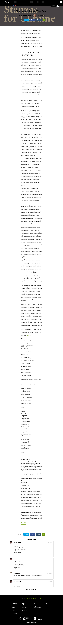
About (23, 604)
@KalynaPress (23, 523)
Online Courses (14, 604)
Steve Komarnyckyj (17, 573)
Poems (35, 604)
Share (33, 534)
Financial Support (14, 613)
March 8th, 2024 (50, 581)
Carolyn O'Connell (17, 542)
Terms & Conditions (48, 606)
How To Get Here (24, 607)
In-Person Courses (15, 603)
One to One (13, 610)
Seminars (13, 607)
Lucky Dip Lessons (37, 606)
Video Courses (14, 606)
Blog (34, 603)
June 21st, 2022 (50, 542)
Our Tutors (13, 614)
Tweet (27, 534)
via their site (29, 335)
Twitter (46, 603)
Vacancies (23, 611)
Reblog (39, 534)
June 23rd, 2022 (49, 573)
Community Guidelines (37, 607)
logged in (30, 593)
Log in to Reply (17, 556)
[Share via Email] (44, 20)
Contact (23, 606)
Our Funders (23, 603)
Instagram (46, 604)
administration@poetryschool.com (33, 598)
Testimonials (14, 611)
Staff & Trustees (24, 610)
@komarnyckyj (23, 522)
